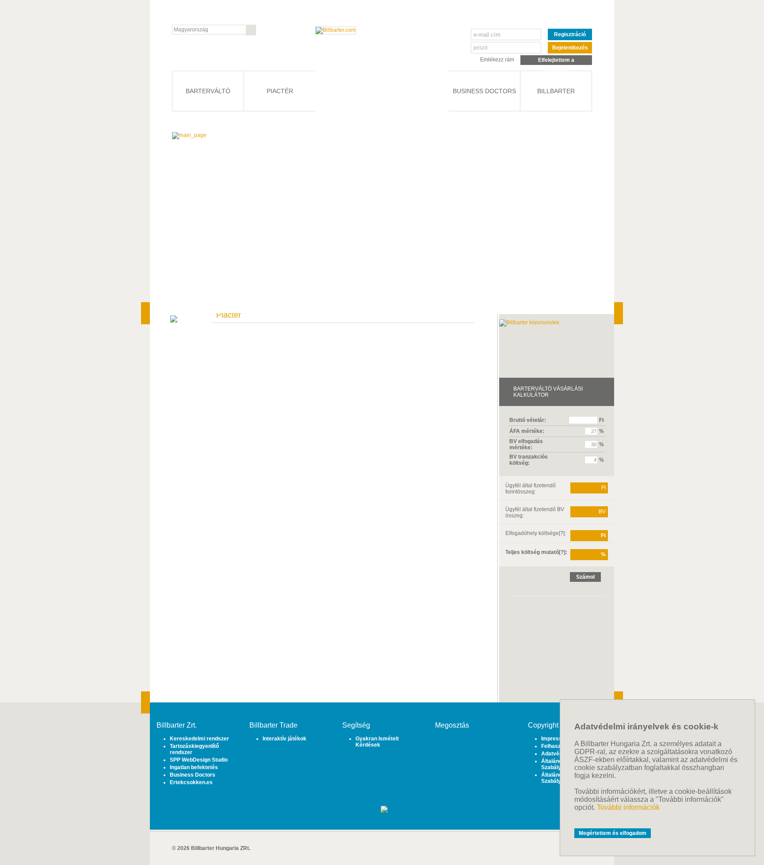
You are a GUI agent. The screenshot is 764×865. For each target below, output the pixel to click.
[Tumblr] (475, 745)
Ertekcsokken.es (191, 782)
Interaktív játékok (284, 739)
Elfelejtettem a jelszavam (556, 61)
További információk (628, 807)
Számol (585, 577)
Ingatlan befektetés (194, 767)
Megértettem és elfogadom (612, 833)
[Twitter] (462, 745)
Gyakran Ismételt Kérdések (377, 742)
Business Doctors (192, 775)
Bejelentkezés (570, 48)
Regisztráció (570, 34)
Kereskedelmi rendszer (199, 739)
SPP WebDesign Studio (199, 760)
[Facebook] (449, 745)
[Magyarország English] (214, 30)
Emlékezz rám (497, 60)
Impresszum (557, 739)
